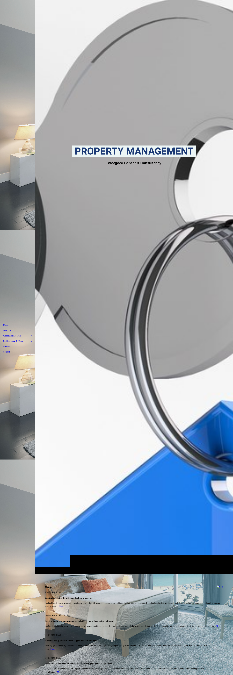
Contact (6, 352)
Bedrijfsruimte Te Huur (13, 341)
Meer (61, 606)
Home (5, 325)
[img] (134, 287)
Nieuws (6, 346)
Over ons (7, 330)
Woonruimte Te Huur (12, 336)
